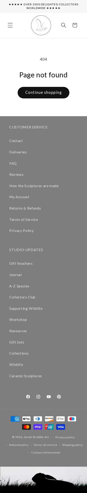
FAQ (13, 163)
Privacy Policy (21, 230)
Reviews (16, 174)
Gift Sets (16, 342)
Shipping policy (72, 445)
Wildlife (16, 364)
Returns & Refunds (25, 208)
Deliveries (18, 152)
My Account (19, 197)
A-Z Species (19, 286)
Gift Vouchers (21, 263)
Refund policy (19, 445)
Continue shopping (43, 92)
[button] (10, 25)
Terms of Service (23, 219)
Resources (18, 331)
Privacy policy (65, 437)
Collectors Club (22, 297)
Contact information (46, 452)
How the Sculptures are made (34, 186)
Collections (19, 353)
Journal (15, 275)
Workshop (18, 319)
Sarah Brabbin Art (36, 437)
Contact (16, 141)
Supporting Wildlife (26, 308)
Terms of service (45, 445)
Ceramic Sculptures (25, 376)
